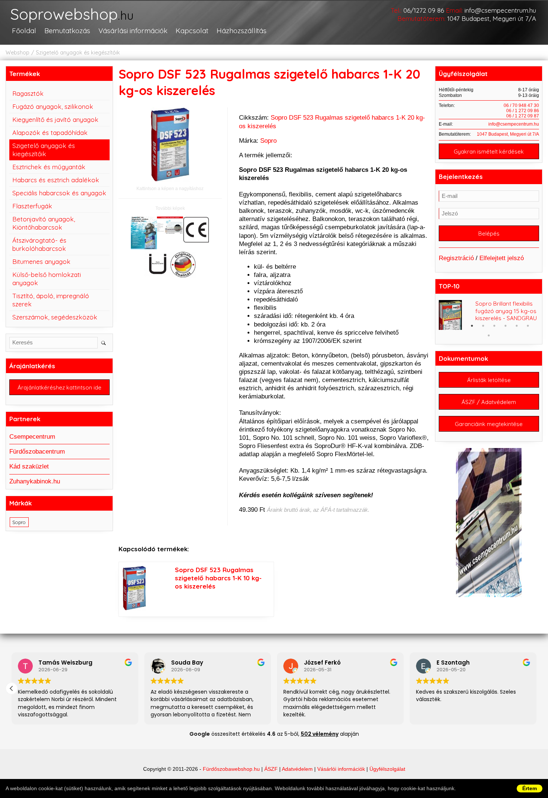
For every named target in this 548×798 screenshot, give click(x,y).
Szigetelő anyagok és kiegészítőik (78, 52)
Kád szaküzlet (29, 466)
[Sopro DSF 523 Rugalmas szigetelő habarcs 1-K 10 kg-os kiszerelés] (134, 608)
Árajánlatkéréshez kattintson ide (59, 387)
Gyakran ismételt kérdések (489, 151)
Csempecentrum (32, 436)
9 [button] (488, 335)
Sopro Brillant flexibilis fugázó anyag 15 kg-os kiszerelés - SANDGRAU (506, 311)
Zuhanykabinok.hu (34, 481)
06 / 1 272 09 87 (522, 116)
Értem (529, 788)
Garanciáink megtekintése (489, 424)
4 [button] (483, 325)
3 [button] (472, 325)
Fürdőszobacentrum (37, 451)
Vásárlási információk (132, 30)
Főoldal (24, 30)
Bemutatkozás (67, 30)
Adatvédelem (297, 769)
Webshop (17, 52)
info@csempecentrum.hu (500, 10)
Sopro (268, 140)
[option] (489, 315)
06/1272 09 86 (423, 10)
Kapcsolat (192, 30)
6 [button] (505, 325)
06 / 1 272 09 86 (522, 110)
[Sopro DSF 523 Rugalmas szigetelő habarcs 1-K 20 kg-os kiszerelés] (170, 145)
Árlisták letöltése (489, 380)
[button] (11, 688)
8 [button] (528, 325)
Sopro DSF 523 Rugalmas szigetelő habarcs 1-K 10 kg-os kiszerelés (218, 578)
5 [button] (494, 325)
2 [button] (460, 325)
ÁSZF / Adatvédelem (489, 402)
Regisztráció (456, 258)
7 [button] (516, 325)
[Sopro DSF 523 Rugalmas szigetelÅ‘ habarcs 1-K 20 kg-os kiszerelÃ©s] (144, 234)
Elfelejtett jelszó (501, 258)
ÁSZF (271, 769)
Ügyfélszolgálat (387, 769)
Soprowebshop (71, 14)
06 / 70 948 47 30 (521, 105)
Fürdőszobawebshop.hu (231, 769)
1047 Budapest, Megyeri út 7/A (491, 18)
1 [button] (449, 325)
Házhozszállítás (242, 30)
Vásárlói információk (341, 769)
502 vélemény (319, 734)
